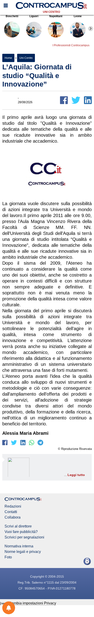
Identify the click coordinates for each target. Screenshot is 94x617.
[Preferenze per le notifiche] (8, 607)
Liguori (33, 16)
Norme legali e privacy (23, 552)
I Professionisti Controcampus (70, 45)
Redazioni (13, 506)
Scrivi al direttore (18, 526)
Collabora (13, 517)
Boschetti (12, 16)
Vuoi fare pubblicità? (21, 532)
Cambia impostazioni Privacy (32, 603)
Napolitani (55, 16)
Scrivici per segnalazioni (24, 537)
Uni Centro (51, 12)
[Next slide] (90, 28)
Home (8, 58)
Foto (8, 557)
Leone (78, 16)
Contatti (11, 512)
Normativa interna (19, 546)
